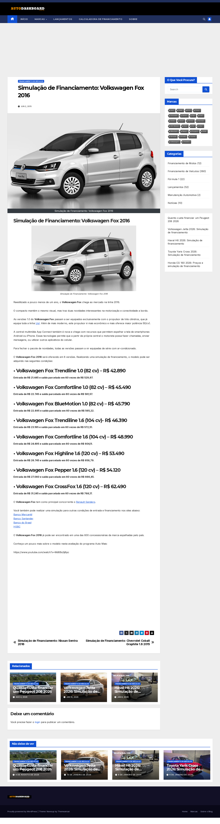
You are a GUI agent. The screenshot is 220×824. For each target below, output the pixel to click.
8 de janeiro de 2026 (130, 775)
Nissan (184, 131)
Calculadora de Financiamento (100, 19)
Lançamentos (62, 19)
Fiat (193, 115)
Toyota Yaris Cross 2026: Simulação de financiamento (183, 769)
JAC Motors (175, 126)
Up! (38, 323)
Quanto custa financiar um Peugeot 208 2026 (33, 690)
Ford (201, 115)
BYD (188, 110)
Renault (173, 136)
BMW (180, 110)
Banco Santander (23, 518)
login (37, 722)
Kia (193, 126)
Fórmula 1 (173, 179)
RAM (204, 131)
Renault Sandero (85, 501)
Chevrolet (174, 115)
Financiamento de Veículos (31, 81)
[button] (204, 19)
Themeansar (64, 811)
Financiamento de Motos (182, 163)
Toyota (193, 136)
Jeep (185, 126)
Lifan (200, 126)
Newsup (50, 811)
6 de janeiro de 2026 (181, 775)
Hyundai (201, 121)
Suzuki (183, 136)
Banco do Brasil (22, 522)
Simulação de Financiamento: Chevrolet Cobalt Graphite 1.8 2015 (118, 642)
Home (185, 811)
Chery (197, 110)
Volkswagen (175, 142)
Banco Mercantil (22, 514)
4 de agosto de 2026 (27, 775)
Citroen (184, 115)
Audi (172, 110)
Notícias (172, 202)
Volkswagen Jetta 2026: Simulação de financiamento (80, 691)
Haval (181, 121)
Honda (190, 121)
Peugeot (195, 131)
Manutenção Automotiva (182, 195)
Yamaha (186, 142)
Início (24, 19)
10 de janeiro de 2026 (79, 775)
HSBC (16, 526)
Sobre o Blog (207, 811)
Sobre (133, 19)
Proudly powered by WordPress (22, 811)
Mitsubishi (174, 131)
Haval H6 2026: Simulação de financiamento (127, 691)
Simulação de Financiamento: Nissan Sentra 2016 (48, 642)
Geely (173, 121)
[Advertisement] (110, 45)
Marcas (40, 19)
